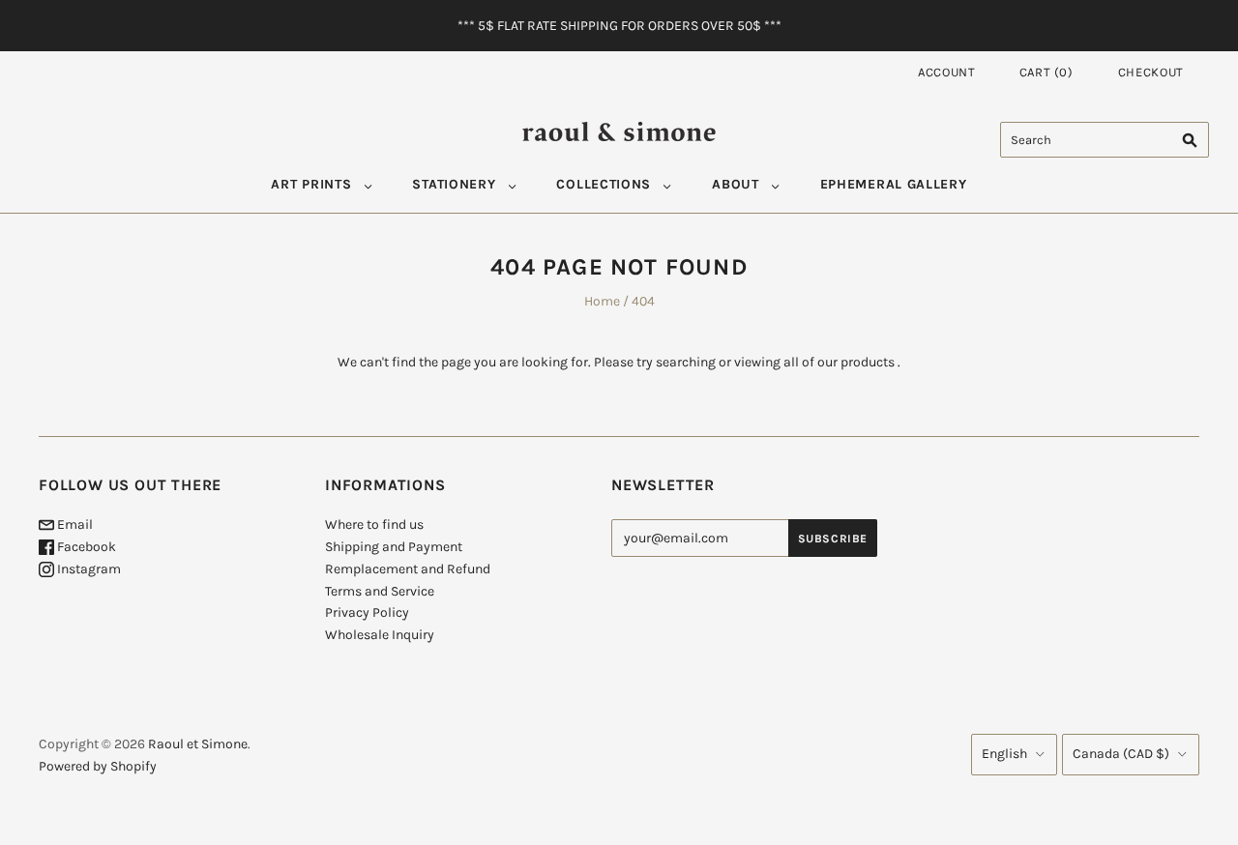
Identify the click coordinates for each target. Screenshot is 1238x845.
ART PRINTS (311, 184)
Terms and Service (379, 591)
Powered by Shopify (98, 766)
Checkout (1151, 72)
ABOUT (735, 184)
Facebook (85, 547)
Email (73, 524)
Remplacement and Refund (407, 569)
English (1004, 753)
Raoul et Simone (198, 744)
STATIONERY (453, 184)
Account (947, 72)
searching (686, 362)
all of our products (839, 362)
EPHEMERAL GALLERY (893, 184)
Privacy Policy (367, 612)
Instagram (87, 569)
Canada (1121, 753)
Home (602, 301)
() (1046, 72)
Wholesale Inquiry (379, 634)
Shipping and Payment (393, 547)
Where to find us (374, 524)
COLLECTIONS (603, 184)
